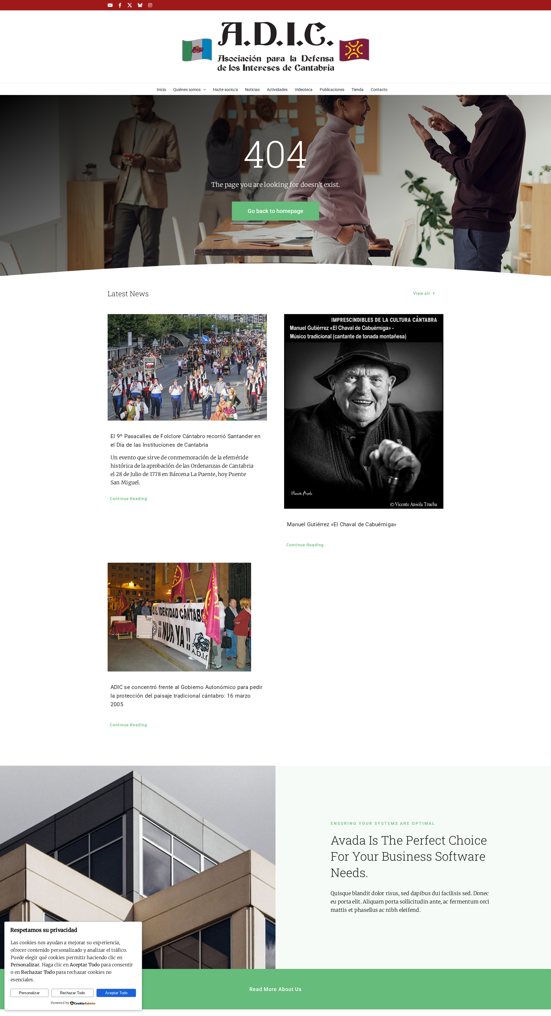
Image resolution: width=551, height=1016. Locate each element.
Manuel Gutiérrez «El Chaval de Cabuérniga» (341, 524)
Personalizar (29, 993)
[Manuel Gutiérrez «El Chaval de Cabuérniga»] (363, 411)
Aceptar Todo (116, 993)
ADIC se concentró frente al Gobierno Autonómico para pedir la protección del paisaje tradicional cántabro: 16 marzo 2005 (186, 696)
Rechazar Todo (72, 993)
